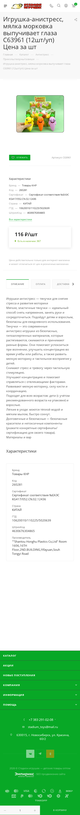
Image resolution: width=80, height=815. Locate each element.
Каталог (9, 655)
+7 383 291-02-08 (41, 719)
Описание (17, 284)
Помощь (10, 704)
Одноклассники (50, 754)
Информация (13, 695)
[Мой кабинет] (66, 6)
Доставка (63, 284)
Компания (11, 685)
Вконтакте (30, 754)
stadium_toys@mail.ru (43, 727)
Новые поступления (19, 675)
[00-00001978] (40, 115)
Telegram (40, 754)
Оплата (40, 284)
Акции (8, 665)
